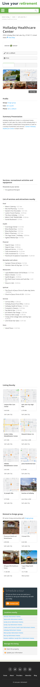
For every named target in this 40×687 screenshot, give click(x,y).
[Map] (31, 65)
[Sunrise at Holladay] (28, 484)
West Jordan (25, 576)
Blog (35, 675)
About (12, 675)
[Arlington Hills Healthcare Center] (11, 557)
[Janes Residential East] (28, 455)
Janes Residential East (28, 464)
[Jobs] (20, 65)
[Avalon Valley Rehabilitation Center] (11, 425)
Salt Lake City (8, 414)
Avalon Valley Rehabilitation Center (11, 435)
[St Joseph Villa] (11, 484)
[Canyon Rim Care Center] (11, 396)
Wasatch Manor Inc (27, 434)
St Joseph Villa (8, 493)
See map (32, 92)
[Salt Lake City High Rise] (28, 396)
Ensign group (12, 103)
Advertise (28, 675)
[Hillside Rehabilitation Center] (11, 455)
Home (5, 675)
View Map (12, 37)
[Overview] (8, 65)
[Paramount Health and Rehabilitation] (11, 527)
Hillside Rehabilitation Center (11, 464)
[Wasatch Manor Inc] (28, 425)
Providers (19, 675)
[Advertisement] (20, 153)
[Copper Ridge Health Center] (29, 557)
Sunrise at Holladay (27, 493)
